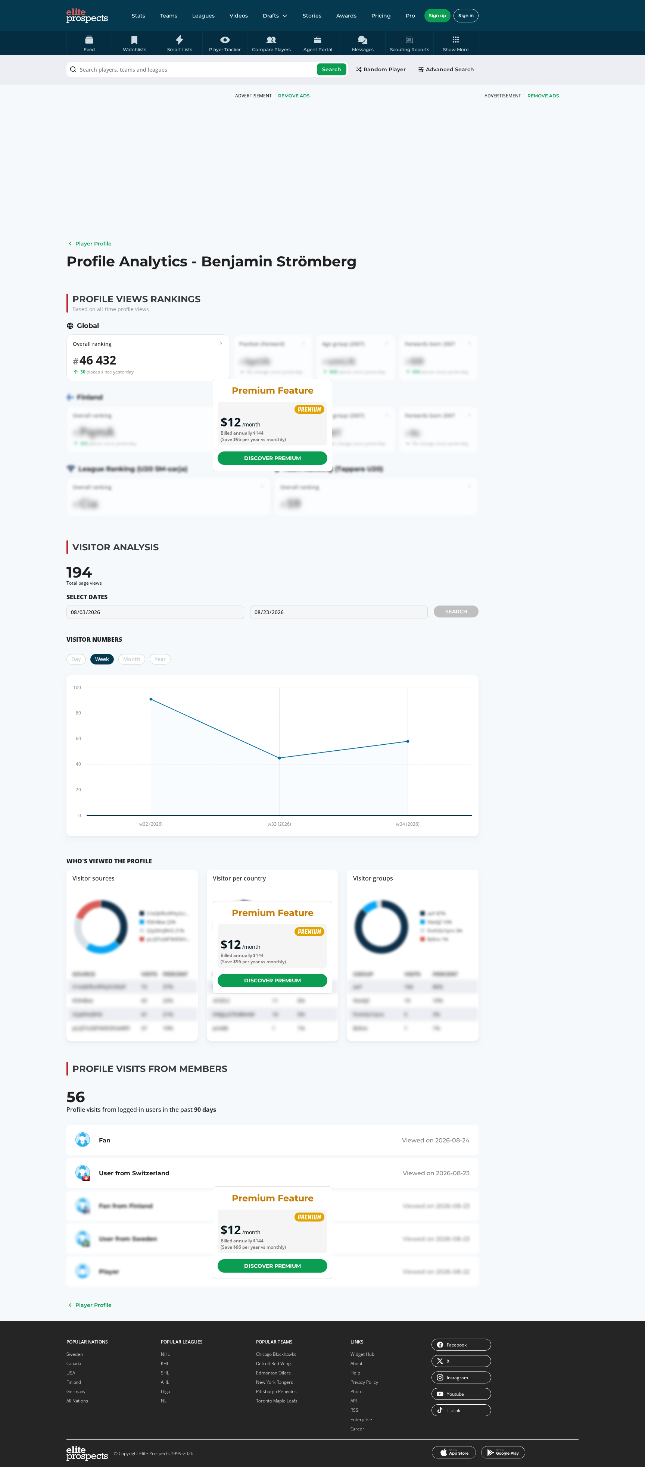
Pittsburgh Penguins (276, 1391)
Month (131, 659)
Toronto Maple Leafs (276, 1401)
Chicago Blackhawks (276, 1354)
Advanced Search (450, 69)
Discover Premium (272, 458)
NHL (165, 1354)
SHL (165, 1373)
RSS (354, 1410)
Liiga (165, 1391)
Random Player (385, 69)
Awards (346, 15)
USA (70, 1373)
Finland (73, 1382)
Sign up (437, 15)
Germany (75, 1391)
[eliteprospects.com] (87, 15)
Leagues (203, 15)
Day (76, 659)
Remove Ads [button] (543, 95)
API (353, 1401)
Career (357, 1429)
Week (102, 659)
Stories (312, 15)
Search (331, 69)
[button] (456, 43)
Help (355, 1373)
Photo (356, 1391)
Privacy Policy (364, 1382)
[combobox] (207, 69)
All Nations (77, 1401)
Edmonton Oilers (273, 1373)
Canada (73, 1363)
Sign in (466, 15)
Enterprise (361, 1419)
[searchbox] (207, 69)
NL (163, 1401)
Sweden (74, 1354)
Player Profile (93, 243)
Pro (410, 15)
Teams (168, 15)
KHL (165, 1363)
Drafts (271, 15)
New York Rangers (274, 1382)
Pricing (381, 15)
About (356, 1363)
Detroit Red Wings (274, 1363)
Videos (239, 15)
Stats (138, 15)
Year (160, 659)
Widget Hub (362, 1354)
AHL (165, 1382)
